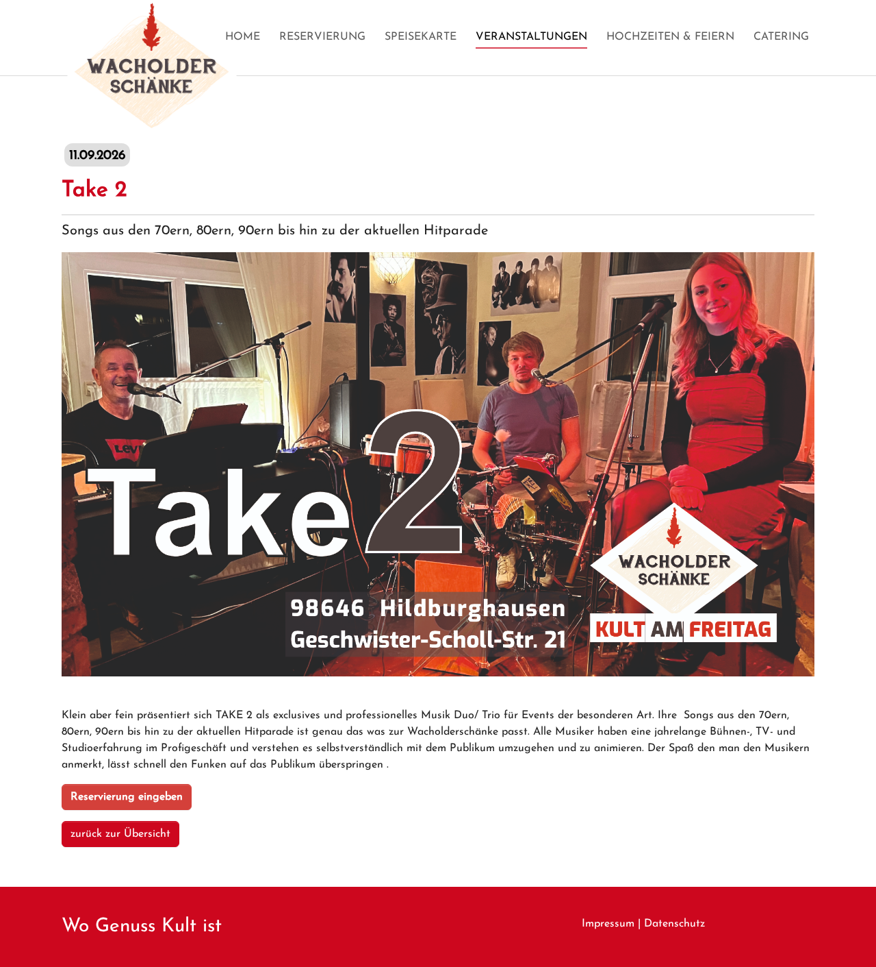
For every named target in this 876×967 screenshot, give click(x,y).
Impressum (608, 923)
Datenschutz (674, 923)
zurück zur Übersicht (120, 834)
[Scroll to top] (845, 936)
